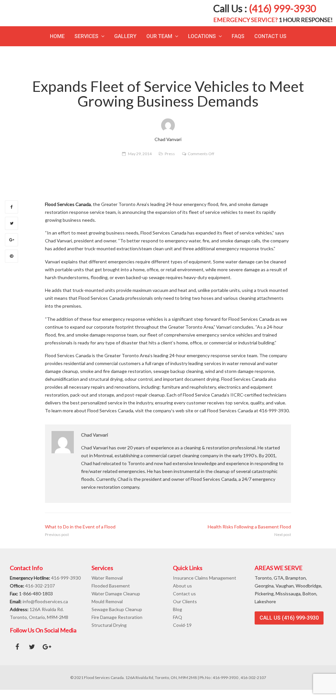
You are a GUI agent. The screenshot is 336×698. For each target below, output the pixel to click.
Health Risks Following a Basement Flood (249, 535)
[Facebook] (11, 215)
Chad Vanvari (94, 443)
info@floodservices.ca (45, 609)
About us (182, 594)
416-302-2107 (40, 594)
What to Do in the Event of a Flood (80, 535)
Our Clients (185, 609)
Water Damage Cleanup (116, 602)
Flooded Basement (111, 594)
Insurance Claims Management (204, 586)
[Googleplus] (11, 248)
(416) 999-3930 (282, 12)
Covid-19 (182, 633)
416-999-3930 (66, 586)
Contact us (184, 602)
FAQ (177, 625)
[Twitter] (11, 231)
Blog (177, 617)
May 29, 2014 (140, 161)
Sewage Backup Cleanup (117, 617)
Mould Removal (107, 609)
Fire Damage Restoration (117, 625)
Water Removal (107, 586)
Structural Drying (109, 633)
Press (170, 161)
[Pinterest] (11, 264)
